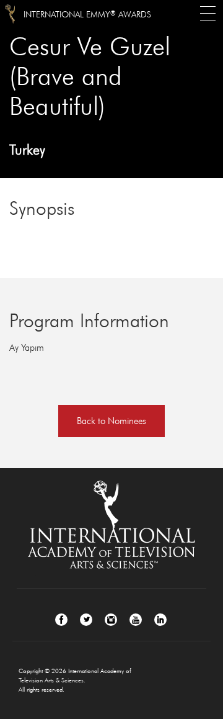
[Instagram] (111, 619)
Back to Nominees (111, 421)
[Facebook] (61, 619)
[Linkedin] (160, 619)
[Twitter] (86, 619)
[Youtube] (135, 619)
